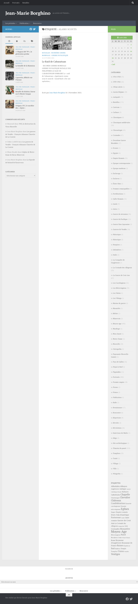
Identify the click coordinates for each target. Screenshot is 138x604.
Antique (122, 489)
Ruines (120, 545)
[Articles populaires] (16, 41)
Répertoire (117, 418)
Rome (113, 540)
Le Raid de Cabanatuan (54, 61)
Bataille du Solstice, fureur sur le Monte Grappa (25, 92)
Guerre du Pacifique (59, 55)
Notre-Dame (117, 339)
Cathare (116, 112)
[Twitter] (34, 29)
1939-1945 (117, 82)
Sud (113, 548)
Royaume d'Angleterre (117, 541)
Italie (32, 47)
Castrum (116, 107)
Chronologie (117, 130)
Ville (114, 468)
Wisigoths (116, 474)
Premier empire (118, 382)
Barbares (125, 492)
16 (131, 51)
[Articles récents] (9, 41)
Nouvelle (19, 49)
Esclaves (116, 178)
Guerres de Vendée (120, 229)
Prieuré (124, 537)
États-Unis (117, 184)
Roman (128, 537)
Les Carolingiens (119, 283)
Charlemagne (115, 498)
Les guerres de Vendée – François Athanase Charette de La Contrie (20, 134)
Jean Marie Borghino (57, 92)
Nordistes (114, 538)
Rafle (115, 402)
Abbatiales (115, 486)
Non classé (117, 334)
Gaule (115, 204)
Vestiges (115, 554)
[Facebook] (31, 29)
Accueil (6, 3)
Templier (114, 551)
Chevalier (125, 497)
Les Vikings (117, 298)
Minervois (116, 318)
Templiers (116, 453)
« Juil (113, 64)
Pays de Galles (118, 362)
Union (121, 551)
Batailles (25, 3)
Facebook (69, 569)
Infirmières (117, 250)
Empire (113, 512)
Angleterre (115, 489)
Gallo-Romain (118, 199)
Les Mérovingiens (119, 288)
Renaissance (117, 407)
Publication (24, 23)
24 (113, 58)
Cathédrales (115, 495)
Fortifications (118, 194)
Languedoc (121, 526)
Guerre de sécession (120, 214)
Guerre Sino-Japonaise (121, 224)
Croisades (116, 135)
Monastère (125, 528)
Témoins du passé (119, 448)
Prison (115, 392)
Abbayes (123, 486)
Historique (117, 234)
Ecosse (115, 148)
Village (115, 463)
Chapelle (125, 494)
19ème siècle (117, 87)
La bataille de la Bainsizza (25, 66)
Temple (123, 549)
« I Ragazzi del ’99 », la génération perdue (24, 53)
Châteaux (116, 500)
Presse (115, 387)
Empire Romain (118, 158)
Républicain (127, 546)
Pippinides (117, 372)
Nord (123, 534)
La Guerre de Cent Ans (121, 275)
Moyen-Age (117, 324)
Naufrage (116, 329)
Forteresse (116, 517)
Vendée (126, 551)
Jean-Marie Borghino (27, 13)
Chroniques (117, 117)
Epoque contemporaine (121, 163)
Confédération (118, 503)
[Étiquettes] (32, 41)
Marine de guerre (119, 303)
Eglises (125, 509)
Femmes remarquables (121, 189)
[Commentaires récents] (24, 41)
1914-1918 (18, 47)
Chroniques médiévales (121, 122)
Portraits (15, 3)
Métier (115, 313)
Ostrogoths (117, 349)
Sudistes (117, 549)
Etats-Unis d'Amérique (120, 515)
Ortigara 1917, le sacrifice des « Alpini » (25, 107)
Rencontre (37, 23)
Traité (115, 458)
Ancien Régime (118, 92)
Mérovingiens (115, 535)
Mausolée (116, 308)
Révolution (117, 428)
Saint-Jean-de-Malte (120, 433)
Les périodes (10, 23)
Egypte (115, 153)
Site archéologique (120, 443)
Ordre (120, 538)
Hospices (116, 245)
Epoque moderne (119, 168)
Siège (115, 438)
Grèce (115, 209)
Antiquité (116, 97)
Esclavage (116, 173)
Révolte (116, 423)
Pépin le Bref (117, 367)
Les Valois (117, 293)
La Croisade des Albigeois (122, 267)
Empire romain (122, 512)
